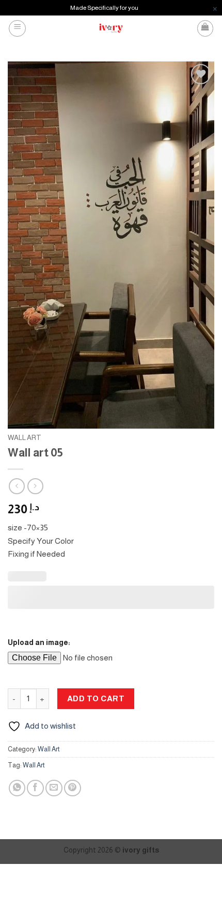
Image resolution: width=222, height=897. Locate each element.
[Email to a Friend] (53, 788)
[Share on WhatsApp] (17, 788)
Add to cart (95, 698)
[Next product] (17, 486)
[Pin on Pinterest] (72, 788)
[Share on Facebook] (35, 788)
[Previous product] (35, 486)
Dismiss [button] (215, 8)
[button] (17, 28)
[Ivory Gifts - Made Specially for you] (111, 28)
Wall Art (24, 438)
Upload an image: (39, 642)
